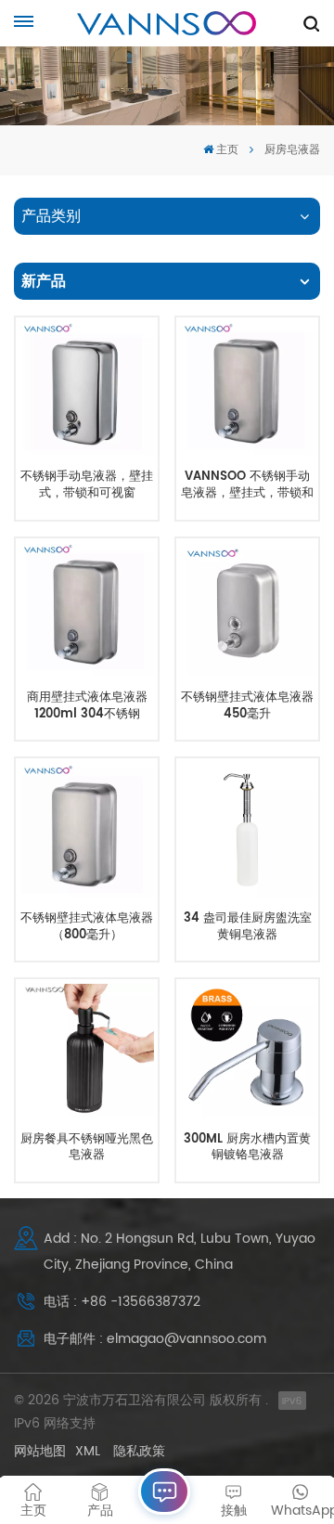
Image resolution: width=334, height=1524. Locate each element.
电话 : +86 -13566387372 (122, 1301)
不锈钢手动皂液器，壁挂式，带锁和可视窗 (86, 485)
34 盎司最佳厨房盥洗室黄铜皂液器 (248, 927)
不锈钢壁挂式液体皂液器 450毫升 (247, 706)
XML (87, 1451)
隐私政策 (139, 1451)
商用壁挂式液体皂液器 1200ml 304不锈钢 (87, 706)
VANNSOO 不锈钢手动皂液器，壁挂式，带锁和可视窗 (247, 485)
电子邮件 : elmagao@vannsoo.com (155, 1339)
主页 (227, 150)
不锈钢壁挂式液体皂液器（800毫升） (86, 927)
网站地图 (40, 1451)
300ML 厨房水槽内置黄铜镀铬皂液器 (247, 1147)
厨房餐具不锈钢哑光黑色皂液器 (86, 1147)
